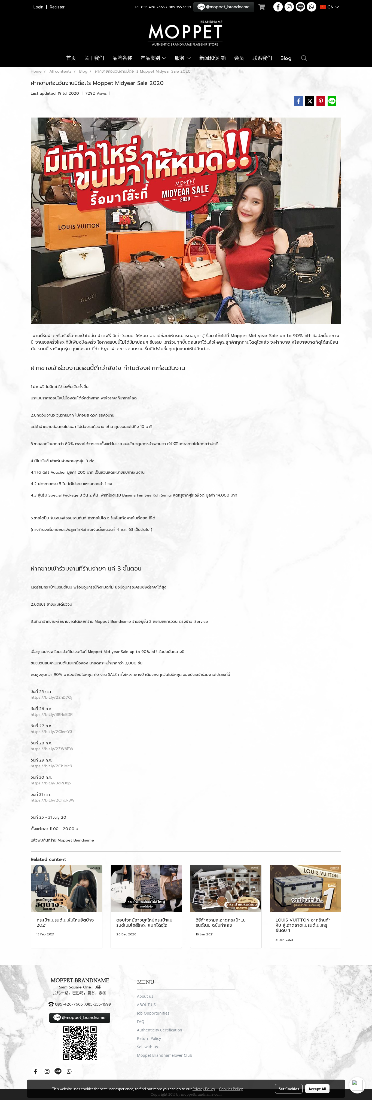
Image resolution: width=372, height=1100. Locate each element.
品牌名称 (122, 58)
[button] (304, 58)
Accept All (317, 1088)
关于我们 (94, 58)
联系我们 (262, 58)
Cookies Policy (231, 1088)
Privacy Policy (204, 1088)
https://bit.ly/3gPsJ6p (51, 783)
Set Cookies (289, 1088)
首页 (71, 58)
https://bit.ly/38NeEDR (52, 714)
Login (38, 7)
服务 (181, 58)
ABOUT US (146, 1004)
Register (57, 7)
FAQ (140, 1021)
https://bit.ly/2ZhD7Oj (51, 697)
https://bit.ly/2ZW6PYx (52, 749)
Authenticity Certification (159, 1030)
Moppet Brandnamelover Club (164, 1055)
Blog (285, 58)
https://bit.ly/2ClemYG (51, 732)
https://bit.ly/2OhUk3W (53, 800)
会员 (239, 58)
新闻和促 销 (212, 58)
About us (145, 996)
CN (330, 7)
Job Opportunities (153, 1013)
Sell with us (147, 1046)
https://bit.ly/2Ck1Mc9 (51, 766)
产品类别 (151, 58)
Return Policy (149, 1038)
